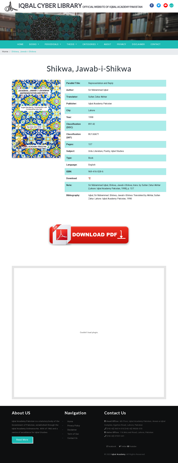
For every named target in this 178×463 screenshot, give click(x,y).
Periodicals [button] (52, 44)
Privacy (121, 44)
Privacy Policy (73, 426)
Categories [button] (90, 44)
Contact (156, 44)
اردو (171, 5)
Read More (22, 439)
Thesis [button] (71, 44)
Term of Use (73, 434)
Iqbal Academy (118, 454)
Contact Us (72, 438)
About (107, 44)
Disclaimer (138, 44)
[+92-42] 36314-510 (116, 429)
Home (20, 44)
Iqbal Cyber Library (73, 5)
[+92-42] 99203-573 (133, 429)
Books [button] (33, 44)
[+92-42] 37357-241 (115, 436)
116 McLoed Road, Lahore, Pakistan (129, 432)
